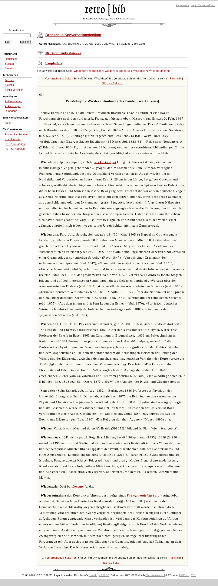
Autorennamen (13, 101)
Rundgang (11, 111)
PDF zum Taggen (15, 144)
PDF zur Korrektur (15, 148)
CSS (193, 575)
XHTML (184, 575)
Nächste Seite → (112, 83)
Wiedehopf (80, 70)
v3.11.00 (104, 575)
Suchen (9, 63)
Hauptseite (11, 58)
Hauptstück (53, 63)
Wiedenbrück (124, 70)
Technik (9, 80)
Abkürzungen (12, 106)
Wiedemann (96, 70)
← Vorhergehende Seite (56, 78)
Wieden (109, 70)
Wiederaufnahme (159, 70)
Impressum (182, 5)
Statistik (9, 85)
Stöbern (9, 68)
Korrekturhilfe (12, 139)
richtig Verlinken (14, 89)
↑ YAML (93, 575)
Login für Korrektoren (203, 5)
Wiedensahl (140, 70)
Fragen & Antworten (16, 134)
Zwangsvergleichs (139, 495)
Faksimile (176, 78)
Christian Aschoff (155, 575)
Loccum (78, 486)
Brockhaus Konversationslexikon (73, 35)
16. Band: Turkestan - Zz (63, 53)
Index (8, 122)
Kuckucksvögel (105, 162)
